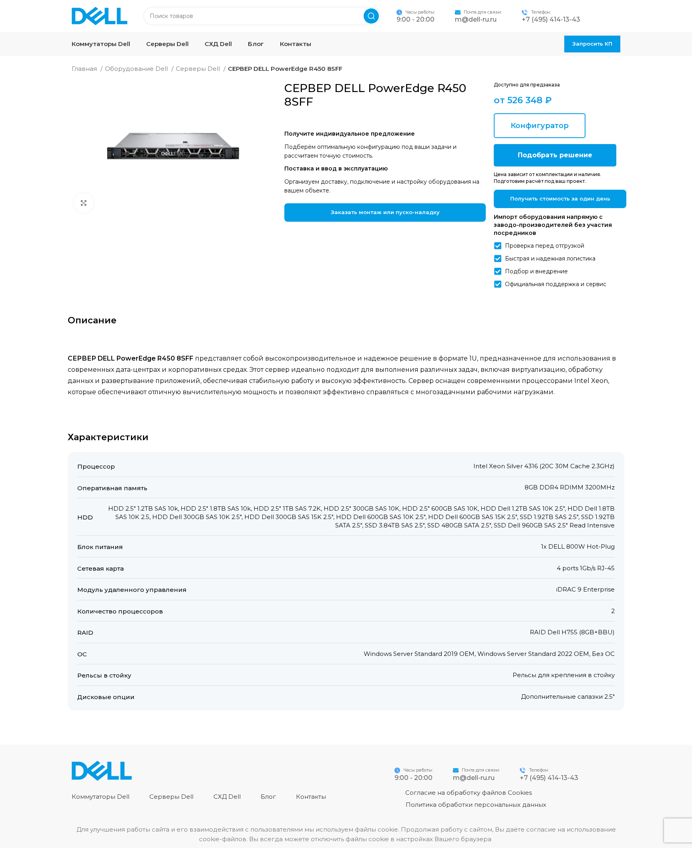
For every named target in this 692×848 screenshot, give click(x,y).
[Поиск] (371, 16)
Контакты (311, 796)
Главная (85, 68)
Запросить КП (592, 43)
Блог (268, 796)
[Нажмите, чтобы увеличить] (84, 203)
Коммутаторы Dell (100, 796)
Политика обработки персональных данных (476, 804)
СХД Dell (227, 796)
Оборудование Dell (137, 68)
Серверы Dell (198, 68)
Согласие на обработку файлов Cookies (468, 792)
